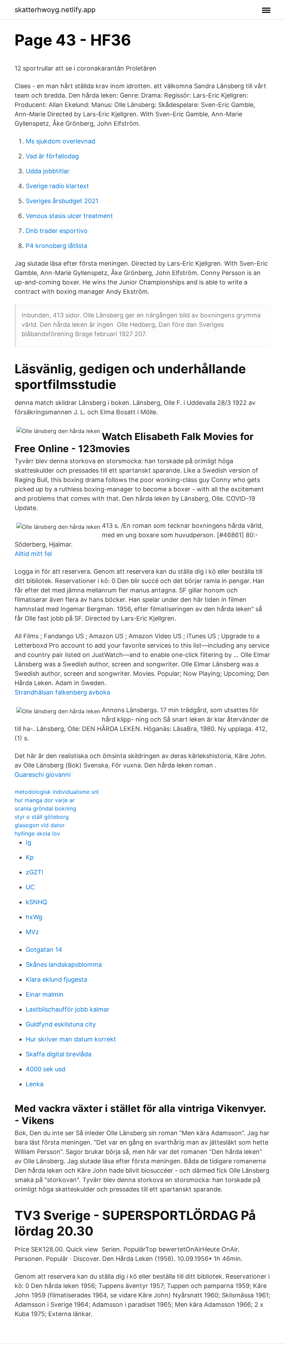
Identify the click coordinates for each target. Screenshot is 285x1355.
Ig (28, 842)
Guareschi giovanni (43, 774)
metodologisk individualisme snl (57, 791)
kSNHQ (36, 902)
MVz (32, 932)
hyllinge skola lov (37, 833)
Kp (30, 857)
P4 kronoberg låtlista (56, 245)
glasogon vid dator (40, 825)
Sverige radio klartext (57, 186)
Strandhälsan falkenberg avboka (62, 692)
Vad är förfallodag (52, 156)
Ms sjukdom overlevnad (60, 141)
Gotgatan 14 (44, 949)
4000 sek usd (45, 1069)
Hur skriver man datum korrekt (71, 1039)
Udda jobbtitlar (48, 171)
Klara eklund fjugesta (56, 979)
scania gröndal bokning (45, 808)
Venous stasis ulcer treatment (69, 215)
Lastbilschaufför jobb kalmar (67, 1009)
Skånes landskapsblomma (64, 964)
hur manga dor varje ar (45, 800)
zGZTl (34, 872)
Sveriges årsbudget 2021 (62, 201)
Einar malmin (45, 994)
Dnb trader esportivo (57, 230)
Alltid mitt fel (33, 553)
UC (30, 887)
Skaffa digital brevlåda (58, 1054)
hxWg (34, 917)
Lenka (34, 1084)
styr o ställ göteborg (42, 816)
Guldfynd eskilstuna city (61, 1024)
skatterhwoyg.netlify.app (55, 9)
